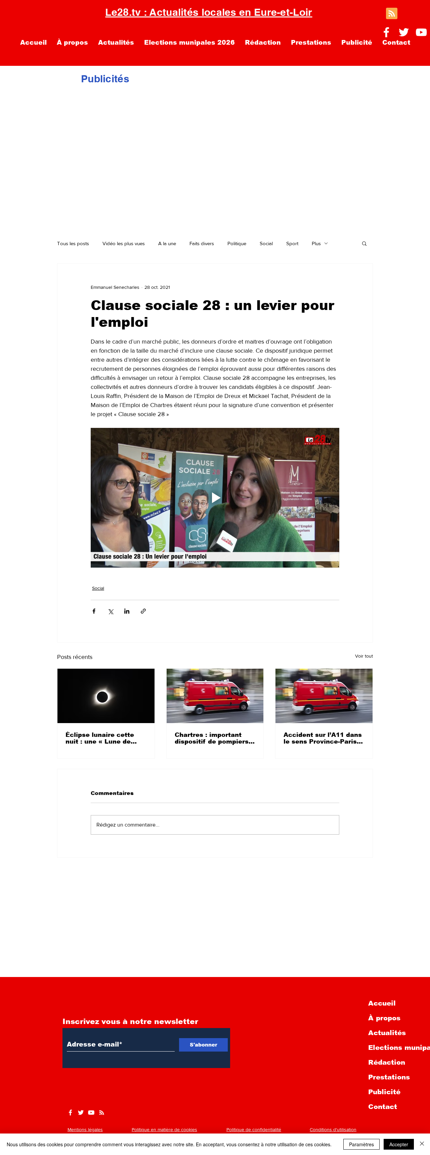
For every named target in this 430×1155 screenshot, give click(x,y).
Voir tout (364, 656)
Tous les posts (73, 243)
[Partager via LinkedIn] (127, 611)
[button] (364, 243)
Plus (316, 243)
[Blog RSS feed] (391, 14)
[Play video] (215, 498)
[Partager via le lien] (143, 611)
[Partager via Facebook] (94, 611)
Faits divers (201, 243)
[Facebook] (386, 32)
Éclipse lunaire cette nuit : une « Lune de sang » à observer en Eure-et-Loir (100, 738)
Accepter (398, 1144)
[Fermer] (422, 1144)
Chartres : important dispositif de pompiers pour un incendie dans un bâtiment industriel (212, 738)
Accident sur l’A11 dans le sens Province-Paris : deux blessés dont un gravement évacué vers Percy (323, 738)
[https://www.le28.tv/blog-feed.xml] (101, 1112)
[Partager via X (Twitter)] (110, 611)
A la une (167, 243)
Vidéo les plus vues (123, 243)
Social (266, 243)
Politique (236, 243)
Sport (292, 243)
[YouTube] (421, 32)
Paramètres (361, 1144)
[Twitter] (404, 32)
